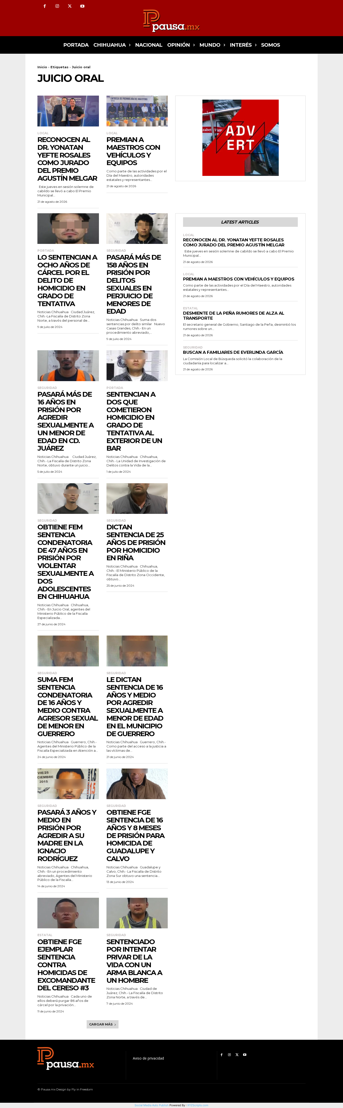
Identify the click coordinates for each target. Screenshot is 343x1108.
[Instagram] (57, 6)
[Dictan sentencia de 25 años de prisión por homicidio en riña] (137, 498)
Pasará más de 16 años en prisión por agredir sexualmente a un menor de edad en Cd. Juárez (65, 421)
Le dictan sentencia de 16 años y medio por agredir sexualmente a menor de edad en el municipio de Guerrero (134, 706)
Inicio (42, 67)
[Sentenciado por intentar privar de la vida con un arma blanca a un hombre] (137, 913)
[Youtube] (82, 6)
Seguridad (116, 250)
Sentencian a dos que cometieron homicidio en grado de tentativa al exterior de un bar (134, 421)
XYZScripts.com (197, 1105)
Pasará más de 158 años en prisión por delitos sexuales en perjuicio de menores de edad (133, 284)
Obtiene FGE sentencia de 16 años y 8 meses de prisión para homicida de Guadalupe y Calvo (135, 835)
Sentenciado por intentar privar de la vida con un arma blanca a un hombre (134, 961)
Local (43, 133)
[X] (70, 6)
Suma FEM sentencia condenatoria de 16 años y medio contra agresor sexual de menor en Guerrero (67, 706)
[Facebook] (45, 6)
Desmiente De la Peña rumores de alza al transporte (233, 316)
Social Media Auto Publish (152, 1105)
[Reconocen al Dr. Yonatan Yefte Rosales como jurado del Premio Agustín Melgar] (68, 111)
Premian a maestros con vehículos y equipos (133, 151)
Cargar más (101, 1024)
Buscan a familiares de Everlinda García (233, 352)
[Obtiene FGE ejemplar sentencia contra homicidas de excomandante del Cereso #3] (68, 913)
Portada (45, 250)
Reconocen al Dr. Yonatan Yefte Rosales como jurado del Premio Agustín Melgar (67, 158)
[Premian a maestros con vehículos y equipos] (137, 111)
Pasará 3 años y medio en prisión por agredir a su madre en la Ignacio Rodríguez (66, 835)
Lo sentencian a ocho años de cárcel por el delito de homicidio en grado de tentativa (67, 280)
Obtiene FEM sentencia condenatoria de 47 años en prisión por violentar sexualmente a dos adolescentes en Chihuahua (65, 562)
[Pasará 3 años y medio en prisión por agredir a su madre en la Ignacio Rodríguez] (68, 784)
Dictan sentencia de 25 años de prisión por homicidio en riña (135, 542)
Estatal (44, 935)
